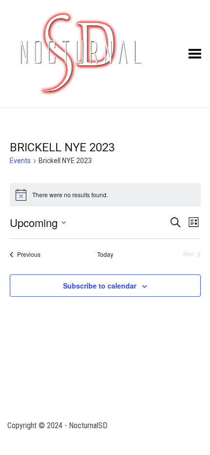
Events (20, 161)
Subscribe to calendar (99, 285)
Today (105, 254)
